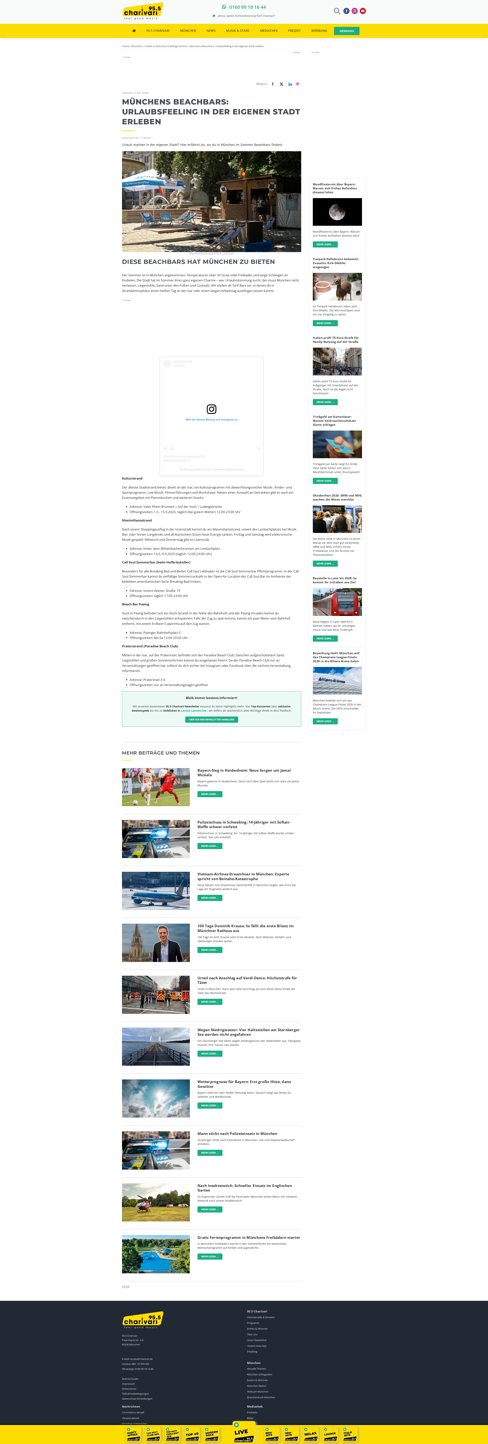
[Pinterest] (297, 84)
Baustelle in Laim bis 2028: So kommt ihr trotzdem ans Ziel (335, 580)
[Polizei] (156, 821)
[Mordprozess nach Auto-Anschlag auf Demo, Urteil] (156, 977)
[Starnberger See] (156, 1029)
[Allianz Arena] (337, 668)
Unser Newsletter (257, 1340)
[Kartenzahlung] (337, 432)
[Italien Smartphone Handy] (337, 349)
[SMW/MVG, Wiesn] (337, 507)
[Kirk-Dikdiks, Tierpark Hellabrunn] (337, 274)
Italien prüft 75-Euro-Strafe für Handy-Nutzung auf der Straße (336, 340)
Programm (253, 1323)
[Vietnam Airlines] (156, 873)
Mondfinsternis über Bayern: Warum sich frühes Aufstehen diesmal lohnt (335, 188)
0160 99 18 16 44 (144, 1369)
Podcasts (252, 1412)
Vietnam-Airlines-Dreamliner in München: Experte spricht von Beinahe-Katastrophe (243, 876)
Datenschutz (129, 1388)
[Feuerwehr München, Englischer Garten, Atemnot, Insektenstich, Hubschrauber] (156, 1185)
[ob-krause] (156, 925)
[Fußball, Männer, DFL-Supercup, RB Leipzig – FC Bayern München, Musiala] (156, 769)
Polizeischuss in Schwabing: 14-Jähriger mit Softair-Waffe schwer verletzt (244, 824)
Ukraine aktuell (130, 1418)
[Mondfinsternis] (337, 200)
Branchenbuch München (261, 1397)
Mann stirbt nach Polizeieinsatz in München (237, 1133)
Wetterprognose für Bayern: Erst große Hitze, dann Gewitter (244, 1084)
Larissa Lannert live (193, 710)
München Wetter (256, 1386)
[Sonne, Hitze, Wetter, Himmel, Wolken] (156, 1081)
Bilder (250, 1418)
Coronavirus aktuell (133, 1412)
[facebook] (346, 11)
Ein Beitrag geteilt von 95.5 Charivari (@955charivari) (212, 469)
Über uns (252, 1334)
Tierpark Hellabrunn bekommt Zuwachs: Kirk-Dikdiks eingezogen (336, 263)
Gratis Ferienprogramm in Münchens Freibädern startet (248, 1237)
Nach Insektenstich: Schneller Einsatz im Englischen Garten (244, 1188)
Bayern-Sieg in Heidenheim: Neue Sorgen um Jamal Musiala (244, 773)
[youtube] (363, 11)
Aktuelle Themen (256, 1368)
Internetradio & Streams (260, 1317)
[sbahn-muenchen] (337, 589)
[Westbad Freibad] (156, 1237)
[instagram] (355, 11)
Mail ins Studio (130, 1379)
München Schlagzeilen (259, 1374)
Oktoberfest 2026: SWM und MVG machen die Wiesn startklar (337, 497)
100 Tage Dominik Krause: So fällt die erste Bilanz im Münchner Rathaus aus (245, 928)
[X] (280, 84)
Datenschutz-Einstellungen (137, 1398)
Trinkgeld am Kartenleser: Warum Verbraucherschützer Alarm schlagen (334, 421)
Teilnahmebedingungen (135, 1393)
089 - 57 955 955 (140, 1364)
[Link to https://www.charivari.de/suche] (337, 11)
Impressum (128, 1383)
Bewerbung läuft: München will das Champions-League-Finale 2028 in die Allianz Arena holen (336, 657)
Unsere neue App (256, 1346)
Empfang (252, 1351)
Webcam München (257, 1391)
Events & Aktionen (257, 1328)
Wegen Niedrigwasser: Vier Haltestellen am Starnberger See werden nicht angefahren (248, 1032)
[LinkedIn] (289, 84)
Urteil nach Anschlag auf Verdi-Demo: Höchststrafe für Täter (247, 980)
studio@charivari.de (141, 1359)
